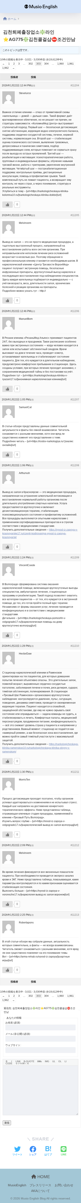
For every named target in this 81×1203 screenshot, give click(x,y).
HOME (43, 1176)
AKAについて (40, 1191)
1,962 (5, 67)
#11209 (75, 557)
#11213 (75, 914)
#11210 (75, 645)
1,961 (70, 63)
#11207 (75, 399)
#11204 (75, 85)
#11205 (75, 215)
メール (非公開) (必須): (18, 1033)
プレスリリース (40, 1185)
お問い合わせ (64, 1185)
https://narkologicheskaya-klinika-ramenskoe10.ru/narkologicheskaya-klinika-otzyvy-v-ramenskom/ (40, 748)
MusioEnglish (17, 1185)
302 (30, 63)
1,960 (60, 63)
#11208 (75, 465)
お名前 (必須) (12, 1022)
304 (46, 63)
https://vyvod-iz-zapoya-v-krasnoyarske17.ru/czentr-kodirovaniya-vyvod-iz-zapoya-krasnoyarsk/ (40, 533)
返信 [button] (33, 85)
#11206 (75, 311)
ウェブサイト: (13, 1045)
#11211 (75, 771)
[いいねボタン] (7, 204)
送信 (6, 1122)
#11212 (75, 845)
